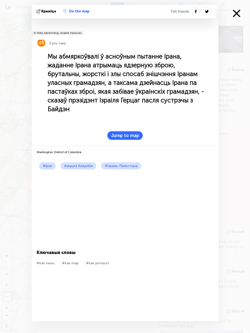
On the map (79, 11)
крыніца (48, 11)
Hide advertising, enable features (59, 33)
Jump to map (125, 135)
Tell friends (179, 11)
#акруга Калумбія (78, 166)
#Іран (47, 166)
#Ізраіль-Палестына (121, 166)
